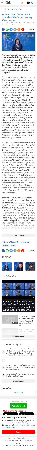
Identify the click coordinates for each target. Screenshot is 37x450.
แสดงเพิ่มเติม (19, 235)
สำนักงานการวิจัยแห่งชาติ (10, 242)
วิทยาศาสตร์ (14, 9)
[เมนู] (2, 2)
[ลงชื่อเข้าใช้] (32, 3)
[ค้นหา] (25, 2)
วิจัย (20, 9)
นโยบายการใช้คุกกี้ (26, 436)
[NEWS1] (28, 3)
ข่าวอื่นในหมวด (18, 381)
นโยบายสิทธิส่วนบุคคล (8, 427)
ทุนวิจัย (13, 245)
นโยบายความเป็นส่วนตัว (12, 436)
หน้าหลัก (6, 9)
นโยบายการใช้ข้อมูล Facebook (14, 441)
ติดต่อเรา (18, 443)
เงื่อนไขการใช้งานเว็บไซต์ (24, 425)
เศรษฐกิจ (5, 245)
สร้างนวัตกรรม (25, 242)
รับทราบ (18, 432)
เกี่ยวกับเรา (28, 441)
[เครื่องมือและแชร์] (36, 2)
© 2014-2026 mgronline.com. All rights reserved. (18, 445)
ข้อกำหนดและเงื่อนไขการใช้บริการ (18, 438)
